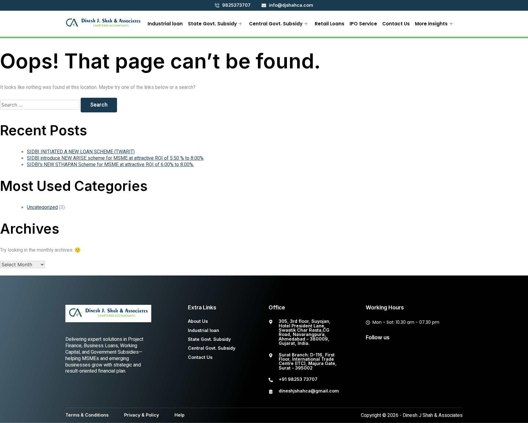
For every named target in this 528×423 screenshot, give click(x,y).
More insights (431, 23)
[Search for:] (40, 105)
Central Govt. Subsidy (275, 23)
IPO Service (363, 23)
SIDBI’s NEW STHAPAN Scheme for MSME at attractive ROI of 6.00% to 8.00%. (110, 164)
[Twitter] (392, 357)
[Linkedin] (431, 357)
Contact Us (396, 23)
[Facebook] (373, 357)
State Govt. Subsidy (212, 23)
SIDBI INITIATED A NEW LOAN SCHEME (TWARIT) (81, 151)
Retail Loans (329, 23)
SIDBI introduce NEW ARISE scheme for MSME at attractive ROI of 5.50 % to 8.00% (115, 158)
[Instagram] (412, 357)
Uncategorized (42, 207)
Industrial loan (165, 23)
